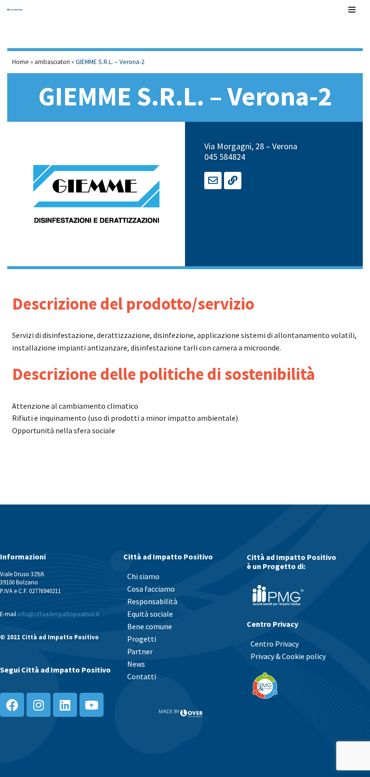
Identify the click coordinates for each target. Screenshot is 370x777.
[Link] (232, 180)
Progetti (141, 639)
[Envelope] (213, 180)
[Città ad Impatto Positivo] (15, 10)
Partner (140, 651)
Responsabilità (152, 601)
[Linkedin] (65, 705)
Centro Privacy (275, 643)
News (136, 664)
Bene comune (149, 626)
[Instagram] (38, 705)
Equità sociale (150, 614)
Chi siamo (143, 576)
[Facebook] (12, 705)
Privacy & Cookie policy (288, 656)
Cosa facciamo (151, 589)
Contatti (141, 676)
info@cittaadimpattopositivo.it (58, 614)
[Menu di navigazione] (352, 9)
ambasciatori (52, 62)
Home (20, 62)
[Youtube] (91, 705)
